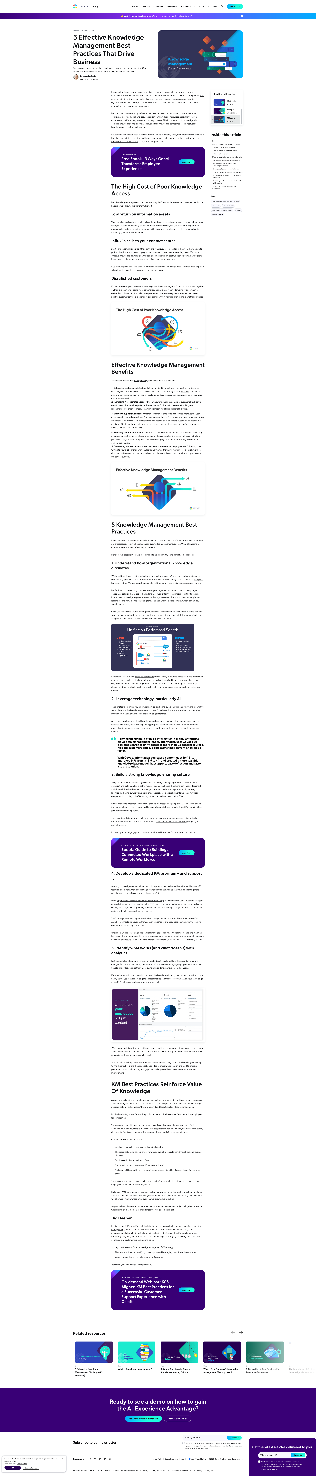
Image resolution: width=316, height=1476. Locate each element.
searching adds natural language (144, 932)
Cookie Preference (171, 1459)
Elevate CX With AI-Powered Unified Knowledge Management (133, 1470)
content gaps (152, 1252)
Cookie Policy (22, 1464)
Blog (95, 6)
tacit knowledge (161, 123)
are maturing (174, 903)
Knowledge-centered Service (124, 141)
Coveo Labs (200, 6)
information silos (149, 832)
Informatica (164, 739)
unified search (196, 614)
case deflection (178, 763)
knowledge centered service (222, 210)
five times (185, 391)
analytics (238, 210)
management (140, 380)
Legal (182, 1459)
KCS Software (97, 1470)
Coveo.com (78, 1458)
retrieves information (144, 676)
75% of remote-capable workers (171, 821)
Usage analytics (128, 439)
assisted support (217, 214)
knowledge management (135, 91)
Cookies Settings (31, 1468)
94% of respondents (147, 293)
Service (146, 6)
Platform (135, 6)
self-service (216, 206)
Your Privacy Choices (198, 1459)
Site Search (186, 6)
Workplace (172, 6)
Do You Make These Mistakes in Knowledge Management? (190, 1470)
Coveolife (212, 6)
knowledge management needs (149, 1099)
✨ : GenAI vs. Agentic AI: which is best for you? (156, 16)
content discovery (154, 540)
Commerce (158, 6)
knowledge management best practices (225, 201)
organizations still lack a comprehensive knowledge (140, 900)
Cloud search (163, 710)
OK (13, 1468)
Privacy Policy (157, 1459)
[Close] (62, 1458)
